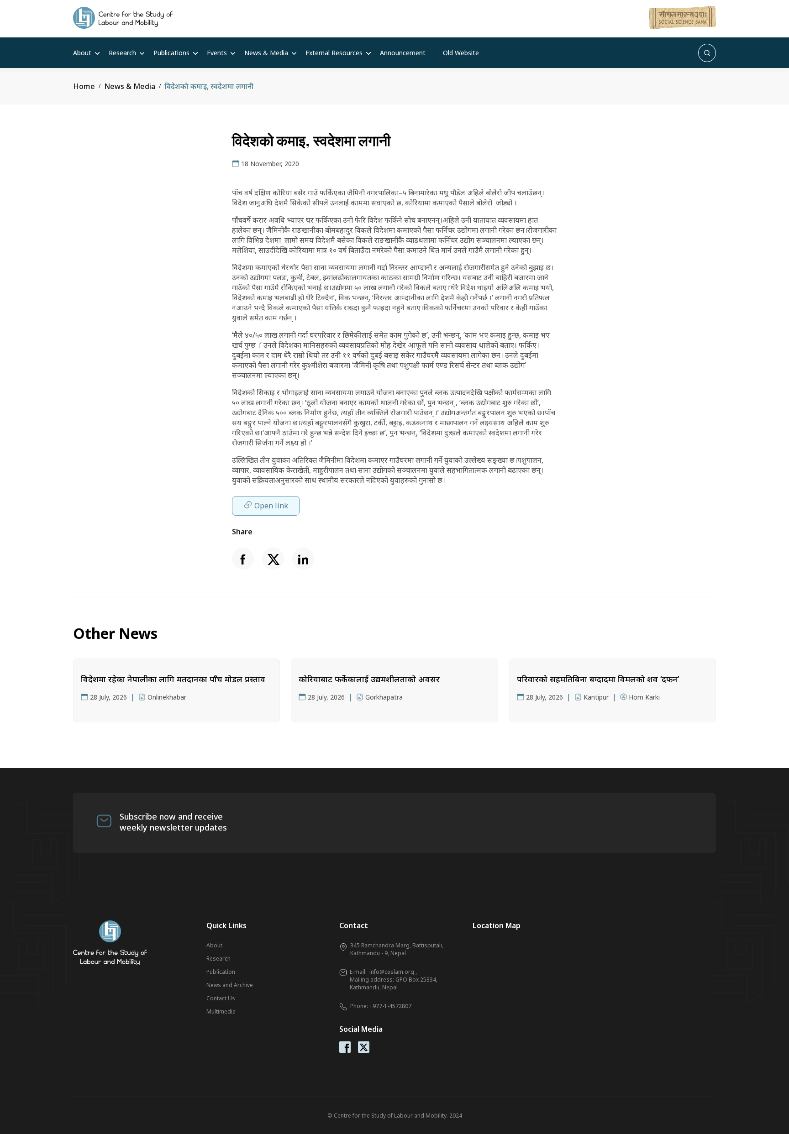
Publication (220, 972)
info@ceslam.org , (393, 972)
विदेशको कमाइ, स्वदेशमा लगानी (208, 86)
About (82, 52)
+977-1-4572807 (390, 1006)
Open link (271, 506)
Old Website (461, 52)
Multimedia (221, 1011)
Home (84, 86)
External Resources (334, 52)
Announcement (403, 52)
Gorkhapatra (384, 697)
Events (217, 52)
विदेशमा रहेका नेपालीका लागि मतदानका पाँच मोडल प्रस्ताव (173, 679)
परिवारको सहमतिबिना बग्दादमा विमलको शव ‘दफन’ (598, 679)
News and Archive (229, 985)
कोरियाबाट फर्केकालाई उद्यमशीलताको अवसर (369, 679)
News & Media (266, 52)
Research (122, 52)
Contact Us (220, 998)
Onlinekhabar (166, 697)
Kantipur (596, 697)
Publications (171, 52)
